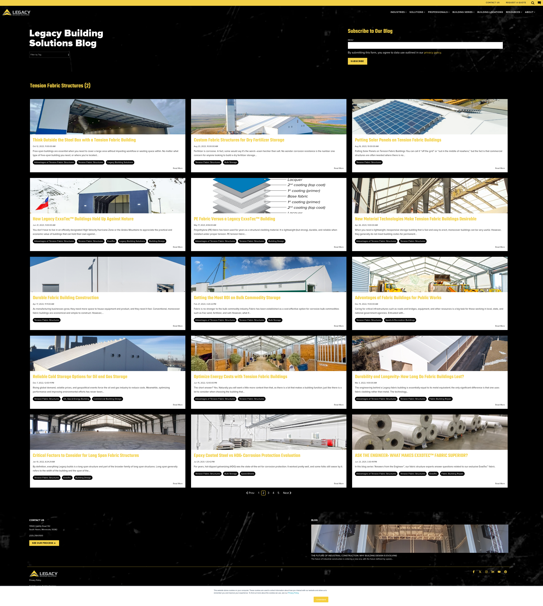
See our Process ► (44, 543)
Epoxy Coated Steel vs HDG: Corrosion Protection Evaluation (247, 455)
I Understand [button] (321, 599)
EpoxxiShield (247, 473)
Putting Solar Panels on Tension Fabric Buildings (398, 140)
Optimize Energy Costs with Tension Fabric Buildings (240, 376)
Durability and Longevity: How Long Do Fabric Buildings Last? (409, 376)
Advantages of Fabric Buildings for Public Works (398, 297)
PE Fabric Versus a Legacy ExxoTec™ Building (234, 219)
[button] (474, 572)
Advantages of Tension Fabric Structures (54, 162)
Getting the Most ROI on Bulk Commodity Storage (237, 297)
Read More (178, 168)
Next (286, 493)
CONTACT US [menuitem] (493, 2)
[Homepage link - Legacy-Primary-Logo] (43, 575)
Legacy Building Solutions (120, 162)
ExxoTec (111, 241)
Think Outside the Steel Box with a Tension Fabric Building (84, 140)
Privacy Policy (293, 593)
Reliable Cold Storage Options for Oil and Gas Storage (80, 376)
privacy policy (432, 52)
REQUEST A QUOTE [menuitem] (516, 2)
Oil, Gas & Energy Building (76, 398)
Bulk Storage (230, 162)
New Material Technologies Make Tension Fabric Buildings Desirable (415, 219)
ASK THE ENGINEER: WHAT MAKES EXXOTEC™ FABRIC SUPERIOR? (411, 455)
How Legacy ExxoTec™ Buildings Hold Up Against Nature (83, 219)
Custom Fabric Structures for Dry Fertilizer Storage (239, 140)
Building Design (157, 241)
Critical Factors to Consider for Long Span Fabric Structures (86, 455)
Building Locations (490, 12)
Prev (251, 493)
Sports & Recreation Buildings (400, 320)
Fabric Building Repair (440, 398)
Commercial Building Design (107, 398)
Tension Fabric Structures (90, 162)
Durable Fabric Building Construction (66, 297)
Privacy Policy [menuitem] (35, 580)
